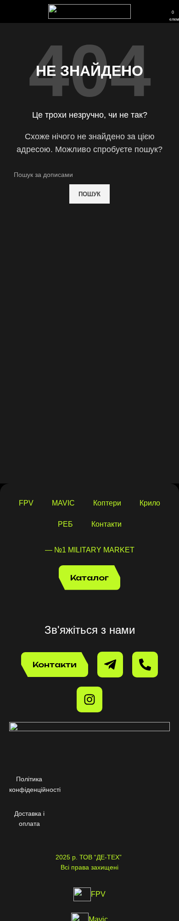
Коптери (107, 503)
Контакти (106, 524)
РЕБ (65, 524)
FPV (26, 503)
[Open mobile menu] (10, 11)
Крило (150, 503)
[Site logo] (89, 11)
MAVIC (63, 503)
